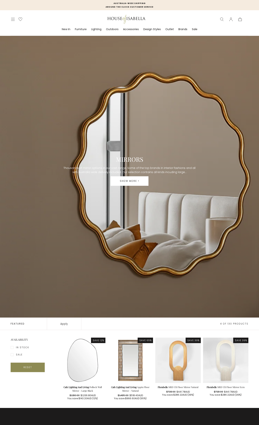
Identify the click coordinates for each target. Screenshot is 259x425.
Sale (194, 29)
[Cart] (240, 19)
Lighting (96, 29)
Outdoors (112, 29)
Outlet (169, 29)
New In (66, 29)
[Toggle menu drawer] (13, 19)
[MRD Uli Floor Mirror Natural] (178, 360)
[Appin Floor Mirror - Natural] (130, 360)
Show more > (129, 181)
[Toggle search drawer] (222, 19)
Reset (28, 367)
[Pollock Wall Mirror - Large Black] (82, 360)
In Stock (22, 347)
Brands (182, 29)
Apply (64, 324)
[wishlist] (20, 19)
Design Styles (152, 29)
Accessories (131, 29)
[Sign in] (231, 19)
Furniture (81, 29)
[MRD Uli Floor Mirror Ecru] (226, 360)
